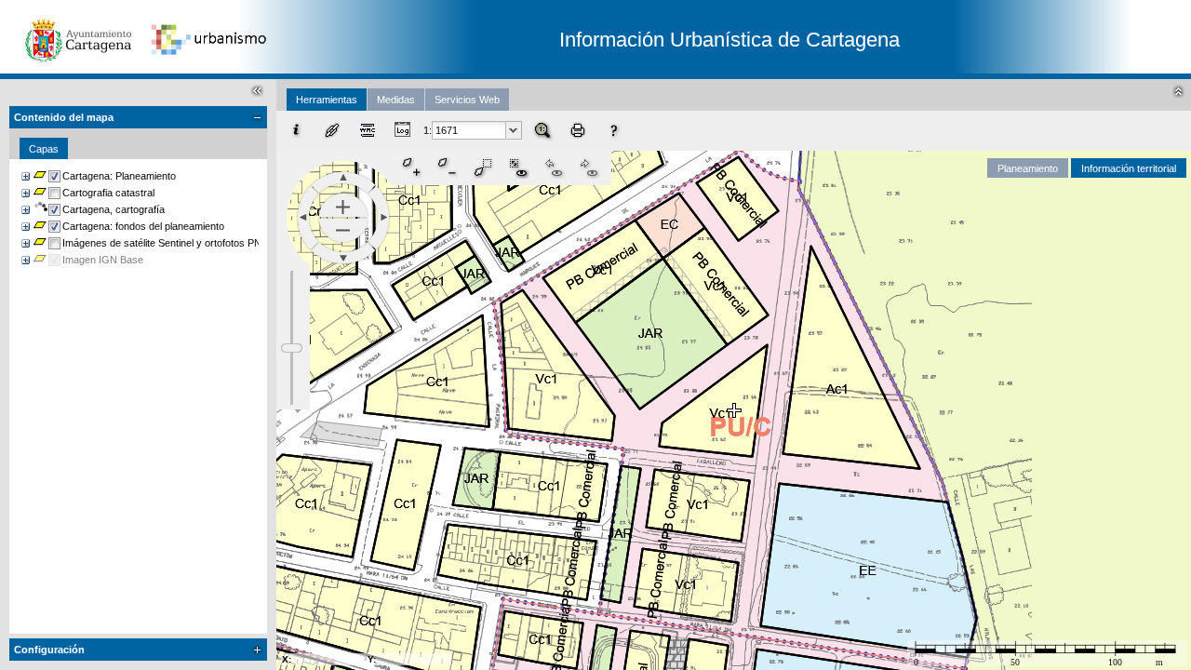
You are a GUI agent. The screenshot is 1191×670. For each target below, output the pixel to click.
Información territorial (1128, 168)
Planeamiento (1027, 168)
